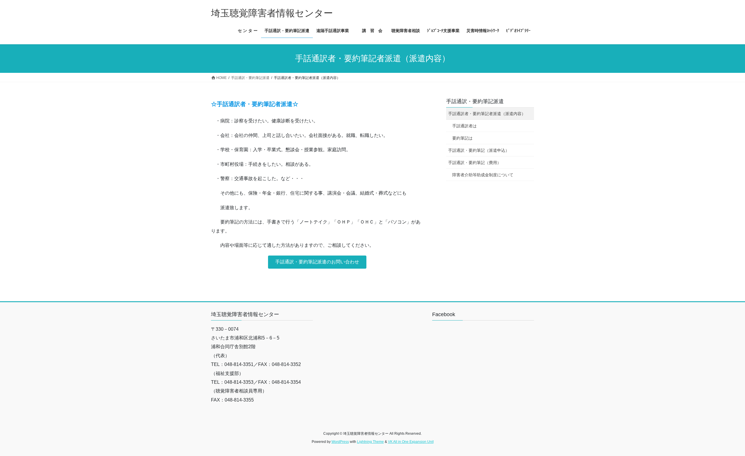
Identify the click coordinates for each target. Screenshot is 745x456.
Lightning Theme (370, 442)
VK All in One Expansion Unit (411, 442)
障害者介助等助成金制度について (482, 174)
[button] (317, 262)
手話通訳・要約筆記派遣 (475, 101)
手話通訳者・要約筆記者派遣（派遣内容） (487, 113)
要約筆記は (462, 138)
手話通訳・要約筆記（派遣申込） (478, 150)
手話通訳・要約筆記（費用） (474, 162)
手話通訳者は (464, 126)
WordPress (340, 442)
